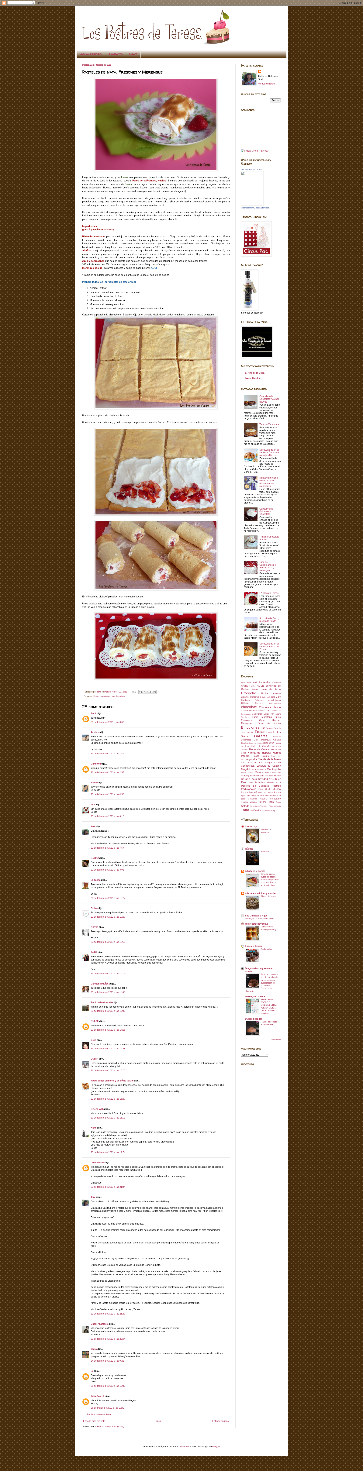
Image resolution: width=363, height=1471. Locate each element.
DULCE (95, 1021)
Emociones (250, 727)
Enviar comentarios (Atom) (110, 1426)
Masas (259, 772)
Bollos (264, 693)
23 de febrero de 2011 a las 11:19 (108, 973)
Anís (253, 686)
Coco (268, 710)
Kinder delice (266, 949)
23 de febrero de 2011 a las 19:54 (108, 1152)
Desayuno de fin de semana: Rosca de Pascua (269, 646)
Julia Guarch (97, 1396)
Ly (92, 1371)
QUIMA (94, 1058)
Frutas (96, 696)
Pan (243, 782)
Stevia (278, 806)
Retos (278, 802)
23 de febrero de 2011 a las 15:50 (108, 1099)
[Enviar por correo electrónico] (140, 692)
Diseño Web (97, 1109)
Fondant (269, 728)
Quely (268, 789)
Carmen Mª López (100, 983)
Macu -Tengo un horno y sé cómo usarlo (112, 1080)
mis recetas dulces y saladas (261, 893)
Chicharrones (275, 703)
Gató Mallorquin (262, 740)
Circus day (251, 826)
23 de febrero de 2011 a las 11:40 (108, 992)
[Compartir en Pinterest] (155, 692)
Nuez (278, 779)
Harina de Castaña (260, 746)
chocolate (249, 707)
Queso (277, 788)
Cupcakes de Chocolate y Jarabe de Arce (269, 399)
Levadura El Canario (269, 766)
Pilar (93, 804)
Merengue (105, 696)
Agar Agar (246, 682)
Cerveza (259, 703)
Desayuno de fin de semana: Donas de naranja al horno (269, 453)
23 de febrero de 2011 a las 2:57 (107, 772)
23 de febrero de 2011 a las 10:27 (108, 898)
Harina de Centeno (259, 749)
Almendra (264, 682)
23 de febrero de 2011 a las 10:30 (108, 917)
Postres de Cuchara (255, 785)
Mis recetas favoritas (256, 924)
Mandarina (261, 769)
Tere (93, 826)
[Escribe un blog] (144, 692)
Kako (93, 1127)
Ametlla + (245, 686)
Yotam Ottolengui (268, 810)
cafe (273, 697)
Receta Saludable (270, 798)
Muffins (277, 776)
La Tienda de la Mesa (267, 759)
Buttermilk (266, 697)
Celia (93, 1040)
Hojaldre (265, 756)
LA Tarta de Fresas (268, 593)
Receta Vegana (249, 802)
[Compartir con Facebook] (151, 692)
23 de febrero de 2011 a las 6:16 (107, 816)
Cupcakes (257, 714)
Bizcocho (248, 693)
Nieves (94, 927)
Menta (268, 772)
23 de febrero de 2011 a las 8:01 (107, 869)
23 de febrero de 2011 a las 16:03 (108, 1117)
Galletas (261, 736)
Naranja (246, 778)
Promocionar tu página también (255, 208)
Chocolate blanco (270, 707)
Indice (133, 54)
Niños (271, 779)
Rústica (249, 848)
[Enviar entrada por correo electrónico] (134, 692)
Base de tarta (271, 689)
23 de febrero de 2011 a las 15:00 (108, 1070)
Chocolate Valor (249, 710)
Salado (245, 805)
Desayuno (247, 723)
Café (278, 697)
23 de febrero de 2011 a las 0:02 (107, 722)
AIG (255, 682)
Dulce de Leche (269, 723)
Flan (263, 728)
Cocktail (261, 711)
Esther (94, 908)
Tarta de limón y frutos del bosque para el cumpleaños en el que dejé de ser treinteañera (270, 879)
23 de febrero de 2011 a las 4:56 (107, 794)
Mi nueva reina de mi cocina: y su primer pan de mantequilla (268, 481)
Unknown (96, 763)
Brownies (245, 697)
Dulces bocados (253, 1019)
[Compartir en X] (147, 692)
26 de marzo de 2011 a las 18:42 (107, 1408)
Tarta (245, 810)
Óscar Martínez (253, 378)
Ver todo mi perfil (266, 83)
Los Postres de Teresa (251, 169)
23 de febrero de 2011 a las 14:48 (108, 1048)
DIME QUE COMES (255, 996)
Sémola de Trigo (257, 806)
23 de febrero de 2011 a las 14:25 (108, 1030)
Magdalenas (248, 769)
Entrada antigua (220, 1421)
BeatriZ (95, 858)
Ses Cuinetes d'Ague (256, 915)
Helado (255, 756)
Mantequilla (274, 769)
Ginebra (244, 743)
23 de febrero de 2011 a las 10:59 (108, 942)
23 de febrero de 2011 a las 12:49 (108, 1011)
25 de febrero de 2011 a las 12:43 (108, 1386)
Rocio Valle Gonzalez (102, 1002)
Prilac (260, 789)
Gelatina (277, 740)
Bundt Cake (255, 697)
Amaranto (276, 683)
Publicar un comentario (99, 1414)
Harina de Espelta (259, 752)
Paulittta (95, 732)
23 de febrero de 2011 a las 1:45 (107, 753)
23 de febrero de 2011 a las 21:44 (108, 1187)
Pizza (278, 782)
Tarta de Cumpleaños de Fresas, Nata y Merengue (267, 566)
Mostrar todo (276, 1040)
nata (113, 696)
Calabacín (245, 700)
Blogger (216, 1446)
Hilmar (94, 782)
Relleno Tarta (266, 802)
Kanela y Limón (253, 946)
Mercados (276, 773)
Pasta (250, 783)
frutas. (269, 732)
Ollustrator (184, 1446)
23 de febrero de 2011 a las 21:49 (108, 1313)
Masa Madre (247, 773)
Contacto (116, 54)
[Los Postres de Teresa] (252, 204)
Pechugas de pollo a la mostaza (259, 918)
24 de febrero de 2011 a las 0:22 (107, 1360)
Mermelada (258, 775)
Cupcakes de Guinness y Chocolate (266, 511)
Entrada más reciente (94, 1421)
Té (251, 810)
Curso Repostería (262, 717)
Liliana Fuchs (98, 1162)
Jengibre (250, 759)
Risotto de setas (268, 896)
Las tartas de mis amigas (256, 762)
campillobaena (274, 700)
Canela (245, 703)
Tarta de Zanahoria (269, 424)
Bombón (277, 694)
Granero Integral (256, 743)
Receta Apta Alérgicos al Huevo (257, 792)
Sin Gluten (270, 806)
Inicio (158, 1421)
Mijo (266, 776)
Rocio (94, 713)
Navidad (263, 778)
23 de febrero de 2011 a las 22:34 (108, 1339)
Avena (254, 689)
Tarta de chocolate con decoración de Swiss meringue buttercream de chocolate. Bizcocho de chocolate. (261, 982)
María (94, 1349)
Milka (271, 776)
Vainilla (257, 810)
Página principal (91, 54)
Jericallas (265, 852)
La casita (96, 880)
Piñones (270, 782)
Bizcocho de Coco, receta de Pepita (269, 619)
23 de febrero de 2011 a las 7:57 (107, 848)
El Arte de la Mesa (254, 373)
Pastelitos (120, 696)
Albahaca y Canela (255, 871)
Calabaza (259, 700)
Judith (94, 952)
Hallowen (269, 743)
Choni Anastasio (100, 1324)
